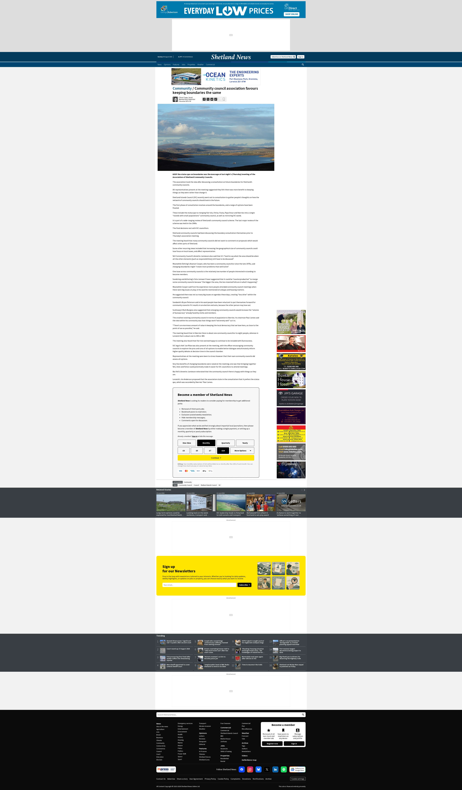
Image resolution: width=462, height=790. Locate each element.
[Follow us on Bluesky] (259, 769)
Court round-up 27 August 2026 (178, 649)
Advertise (171, 779)
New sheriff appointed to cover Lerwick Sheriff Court (178, 666)
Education (160, 757)
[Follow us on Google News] (297, 769)
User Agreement (196, 779)
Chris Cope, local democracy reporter (187, 98)
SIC (220, 485)
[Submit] (303, 714)
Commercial (226, 727)
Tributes (202, 754)
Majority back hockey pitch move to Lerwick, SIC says (200, 514)
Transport (202, 723)
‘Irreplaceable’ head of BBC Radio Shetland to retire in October (216, 666)
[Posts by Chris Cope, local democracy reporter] (175, 99)
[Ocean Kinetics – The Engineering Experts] (215, 76)
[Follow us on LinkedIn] (275, 769)
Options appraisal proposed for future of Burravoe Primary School (231, 514)
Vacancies (224, 749)
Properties (225, 755)
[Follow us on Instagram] (250, 769)
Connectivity (160, 746)
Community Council (185, 485)
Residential (225, 758)
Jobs (223, 746)
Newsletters (246, 751)
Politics (180, 751)
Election (159, 760)
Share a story (182, 779)
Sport (180, 759)
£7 (210, 450)
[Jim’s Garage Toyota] (291, 397)
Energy (180, 726)
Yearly (245, 443)
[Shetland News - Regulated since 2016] (166, 769)
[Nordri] (291, 470)
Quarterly (225, 443)
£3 (184, 450)
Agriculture (160, 729)
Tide (243, 739)
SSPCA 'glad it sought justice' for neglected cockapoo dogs (253, 642)
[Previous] (302, 490)
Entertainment (183, 729)
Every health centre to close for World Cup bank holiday (170, 514)
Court (158, 754)
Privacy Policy (210, 779)
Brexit (158, 735)
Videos (244, 755)
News (158, 723)
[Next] (304, 490)
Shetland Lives (204, 760)
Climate (159, 740)
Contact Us (161, 779)
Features (203, 748)
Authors (244, 749)
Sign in (300, 57)
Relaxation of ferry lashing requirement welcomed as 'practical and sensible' (258, 515)
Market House (226, 739)
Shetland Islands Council (209, 485)
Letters (201, 736)
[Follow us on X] (267, 769)
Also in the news (162, 726)
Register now (272, 743)
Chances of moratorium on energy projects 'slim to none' (291, 514)
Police (180, 748)
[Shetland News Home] (231, 61)
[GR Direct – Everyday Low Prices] (231, 9)
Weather (202, 729)
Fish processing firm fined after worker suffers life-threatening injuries (178, 658)
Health (180, 734)
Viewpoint (202, 741)
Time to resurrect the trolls (252, 665)
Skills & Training (226, 751)
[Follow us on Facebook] (242, 769)
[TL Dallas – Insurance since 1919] (291, 451)
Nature (180, 745)
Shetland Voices (205, 757)
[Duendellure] (291, 415)
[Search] (303, 64)
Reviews (202, 739)
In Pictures (203, 751)
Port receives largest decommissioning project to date (290, 650)
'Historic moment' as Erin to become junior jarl (214, 658)
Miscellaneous (247, 729)
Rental (223, 761)
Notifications (258, 779)
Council (196, 485)
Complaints (235, 779)
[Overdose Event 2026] (291, 311)
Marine (180, 743)
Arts (157, 732)
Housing (181, 740)
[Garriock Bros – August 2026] (291, 433)
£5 (197, 450)
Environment (182, 732)
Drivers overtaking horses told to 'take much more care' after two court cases (216, 650)
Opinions (203, 733)
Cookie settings (297, 779)
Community (182, 88)
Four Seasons (225, 723)
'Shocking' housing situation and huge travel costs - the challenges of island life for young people (253, 651)
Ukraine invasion (205, 726)
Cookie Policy (223, 779)
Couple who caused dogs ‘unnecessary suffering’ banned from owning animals (216, 642)
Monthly (206, 443)
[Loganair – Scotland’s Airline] (291, 343)
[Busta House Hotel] (291, 379)
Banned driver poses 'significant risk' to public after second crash (179, 642)
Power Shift (182, 754)
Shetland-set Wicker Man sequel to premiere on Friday (291, 666)
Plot (243, 726)
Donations (246, 779)
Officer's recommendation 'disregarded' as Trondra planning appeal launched (289, 642)
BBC (222, 736)
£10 (223, 450)
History (180, 737)
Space (180, 756)
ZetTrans (224, 741)
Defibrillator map (249, 760)
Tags (243, 746)
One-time (187, 443)
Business (159, 737)
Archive (245, 743)
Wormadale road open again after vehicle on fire (252, 658)
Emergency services (185, 723)
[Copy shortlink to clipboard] (215, 99)
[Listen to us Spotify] (284, 769)
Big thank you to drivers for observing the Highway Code (290, 658)
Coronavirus (160, 749)
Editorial (202, 744)
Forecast (245, 736)
